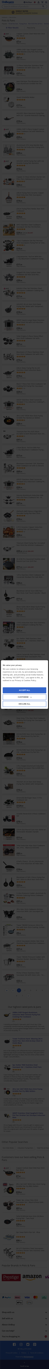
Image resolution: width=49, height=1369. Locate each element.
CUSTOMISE (23, 697)
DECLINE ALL (24, 704)
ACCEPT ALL (24, 690)
